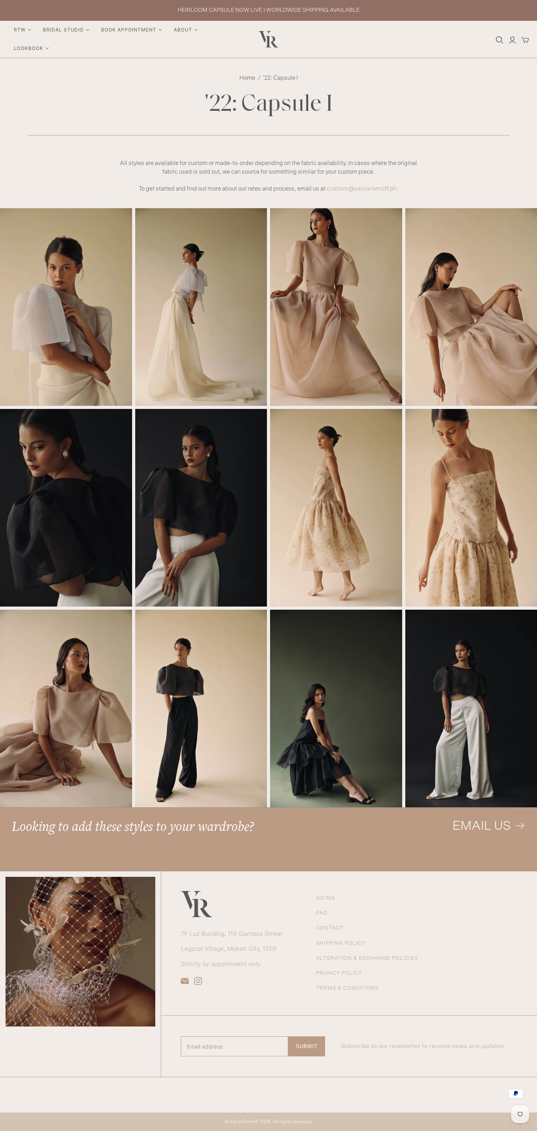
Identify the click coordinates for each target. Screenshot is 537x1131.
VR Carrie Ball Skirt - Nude (336, 307)
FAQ (321, 913)
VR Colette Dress (336, 708)
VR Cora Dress (336, 508)
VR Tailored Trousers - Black (201, 708)
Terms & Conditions (347, 988)
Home (247, 78)
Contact (329, 928)
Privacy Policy (339, 973)
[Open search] (500, 40)
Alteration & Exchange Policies (366, 958)
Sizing (325, 898)
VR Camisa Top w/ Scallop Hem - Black (66, 508)
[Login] (512, 40)
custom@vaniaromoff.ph (362, 188)
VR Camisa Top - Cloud (66, 307)
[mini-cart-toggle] (525, 40)
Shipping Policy (340, 943)
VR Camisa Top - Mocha (66, 708)
